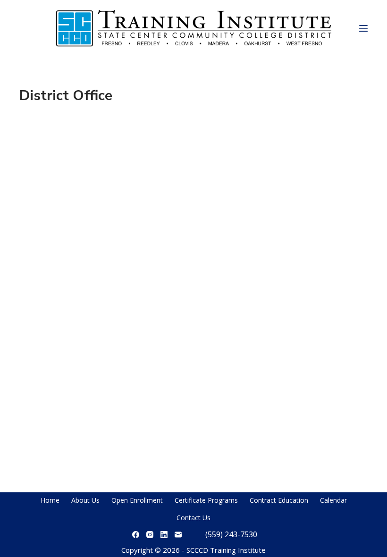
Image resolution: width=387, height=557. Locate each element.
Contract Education (279, 500)
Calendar (333, 500)
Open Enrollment (137, 500)
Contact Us (193, 517)
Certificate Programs (206, 500)
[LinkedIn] (164, 534)
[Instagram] (149, 534)
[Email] (178, 534)
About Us (85, 500)
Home (50, 500)
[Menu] (363, 28)
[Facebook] (135, 534)
